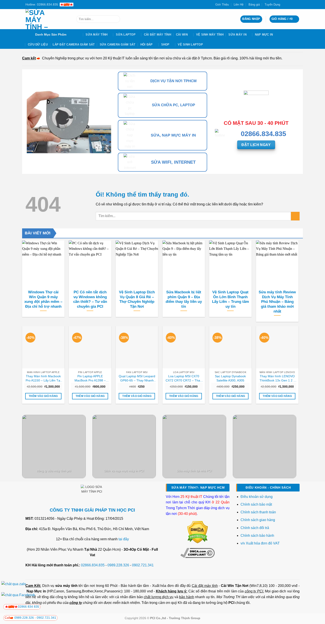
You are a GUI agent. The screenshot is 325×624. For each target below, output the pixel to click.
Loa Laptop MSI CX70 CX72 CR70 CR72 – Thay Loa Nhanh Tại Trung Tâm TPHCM (183, 378)
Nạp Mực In (264, 34)
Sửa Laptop (126, 34)
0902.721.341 (143, 565)
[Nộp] (115, 19)
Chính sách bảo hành (257, 535)
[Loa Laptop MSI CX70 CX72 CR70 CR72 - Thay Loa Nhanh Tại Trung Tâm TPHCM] (183, 347)
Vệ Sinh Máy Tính (210, 34)
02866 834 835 (28, 606)
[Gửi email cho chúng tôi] (293, 4)
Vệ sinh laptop (190, 44)
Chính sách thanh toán (258, 512)
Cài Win (182, 34)
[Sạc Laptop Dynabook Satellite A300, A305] (230, 347)
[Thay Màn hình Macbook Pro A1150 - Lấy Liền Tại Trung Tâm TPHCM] (43, 347)
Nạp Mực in (36, 591)
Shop (165, 44)
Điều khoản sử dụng (257, 497)
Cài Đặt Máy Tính (157, 34)
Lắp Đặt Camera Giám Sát (74, 44)
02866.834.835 (93, 565)
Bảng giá (254, 4)
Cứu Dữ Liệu (38, 44)
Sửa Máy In (237, 34)
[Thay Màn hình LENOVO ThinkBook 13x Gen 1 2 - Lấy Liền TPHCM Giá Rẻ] (277, 347)
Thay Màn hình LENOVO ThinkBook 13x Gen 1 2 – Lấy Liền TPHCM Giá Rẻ (277, 378)
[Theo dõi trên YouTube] (297, 4)
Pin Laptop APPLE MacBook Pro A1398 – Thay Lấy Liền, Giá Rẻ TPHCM (90, 378)
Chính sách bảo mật (256, 504)
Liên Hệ (238, 4)
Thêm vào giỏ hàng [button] (43, 396)
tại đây (124, 539)
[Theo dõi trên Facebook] (284, 4)
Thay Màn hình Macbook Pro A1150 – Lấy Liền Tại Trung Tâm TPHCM (43, 378)
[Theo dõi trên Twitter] (289, 4)
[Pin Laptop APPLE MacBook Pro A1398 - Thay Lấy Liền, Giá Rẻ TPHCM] (90, 347)
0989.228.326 (118, 565)
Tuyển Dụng (272, 4)
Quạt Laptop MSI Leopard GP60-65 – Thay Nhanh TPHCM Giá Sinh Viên (137, 378)
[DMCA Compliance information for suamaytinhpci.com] (197, 552)
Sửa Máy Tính (96, 34)
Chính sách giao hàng (258, 520)
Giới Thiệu (222, 4)
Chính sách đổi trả (255, 528)
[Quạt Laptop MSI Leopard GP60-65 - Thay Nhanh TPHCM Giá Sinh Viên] (137, 347)
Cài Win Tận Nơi (234, 586)
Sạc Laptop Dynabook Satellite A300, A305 (230, 378)
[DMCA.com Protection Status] (197, 532)
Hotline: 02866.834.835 (41, 4)
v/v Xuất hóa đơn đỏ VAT (260, 543)
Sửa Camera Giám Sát (118, 44)
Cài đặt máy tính (205, 586)
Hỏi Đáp (146, 44)
